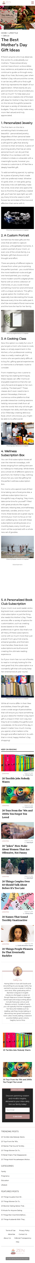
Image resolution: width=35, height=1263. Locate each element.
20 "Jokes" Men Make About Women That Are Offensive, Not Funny (16, 849)
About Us (7, 1238)
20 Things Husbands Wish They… (13, 1219)
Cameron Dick (29, 807)
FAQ (17, 1242)
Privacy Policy (24, 1230)
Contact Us (23, 1234)
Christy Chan (29, 775)
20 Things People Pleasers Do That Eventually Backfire (17, 952)
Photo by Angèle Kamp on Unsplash (17, 333)
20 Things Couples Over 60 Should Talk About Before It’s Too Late (16, 885)
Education (5, 1180)
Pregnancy (5, 1176)
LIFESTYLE (13, 33)
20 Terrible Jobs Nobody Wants (17, 1050)
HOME (4, 33)
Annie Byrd (30, 842)
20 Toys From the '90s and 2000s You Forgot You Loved (17, 814)
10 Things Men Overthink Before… (13, 1215)
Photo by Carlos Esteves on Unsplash (17, 230)
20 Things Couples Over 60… (11, 1197)
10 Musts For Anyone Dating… (12, 1210)
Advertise (11, 1234)
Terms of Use (10, 1230)
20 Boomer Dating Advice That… (13, 1206)
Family (3, 1171)
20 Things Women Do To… (11, 1150)
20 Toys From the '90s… (10, 1141)
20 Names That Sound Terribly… (13, 1146)
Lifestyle (4, 1185)
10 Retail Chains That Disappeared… (14, 1155)
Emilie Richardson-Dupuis (25, 945)
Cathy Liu (6, 35)
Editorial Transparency (22, 1238)
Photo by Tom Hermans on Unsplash (17, 698)
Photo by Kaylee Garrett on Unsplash (17, 559)
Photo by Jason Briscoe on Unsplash (17, 446)
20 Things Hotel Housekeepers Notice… (16, 1159)
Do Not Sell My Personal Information (17, 1258)
